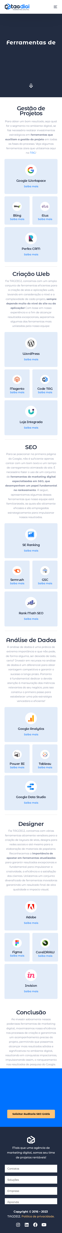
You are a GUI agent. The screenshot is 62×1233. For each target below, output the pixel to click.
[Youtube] (44, 1224)
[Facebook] (35, 1224)
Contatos (13, 1168)
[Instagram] (18, 1224)
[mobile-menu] (53, 6)
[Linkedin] (26, 1224)
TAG (33, 152)
